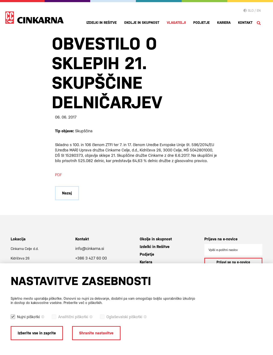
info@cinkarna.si (89, 248)
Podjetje (201, 23)
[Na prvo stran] (34, 17)
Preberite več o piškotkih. (83, 303)
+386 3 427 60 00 (91, 258)
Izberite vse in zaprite (37, 333)
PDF (58, 175)
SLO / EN (254, 10)
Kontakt (245, 23)
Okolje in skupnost (141, 23)
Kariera (224, 23)
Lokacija (18, 239)
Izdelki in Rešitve (101, 23)
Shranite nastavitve (96, 333)
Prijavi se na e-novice (233, 262)
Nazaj (67, 193)
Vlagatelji (176, 23)
